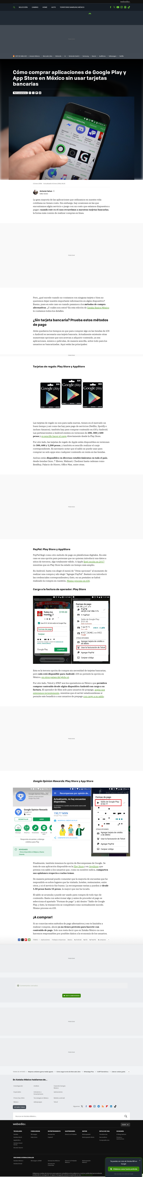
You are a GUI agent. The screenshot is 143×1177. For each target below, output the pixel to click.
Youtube (118, 7)
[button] (47, 191)
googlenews (125, 7)
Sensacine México (54, 1161)
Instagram (121, 7)
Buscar (126, 1116)
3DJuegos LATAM (36, 1161)
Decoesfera (103, 1137)
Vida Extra (34, 1137)
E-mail (40, 93)
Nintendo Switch (74, 56)
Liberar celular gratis (118, 1072)
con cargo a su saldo (93, 696)
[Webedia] (125, 1)
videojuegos (38, 1102)
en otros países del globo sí (55, 677)
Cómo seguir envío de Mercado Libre (69, 1072)
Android (78, 940)
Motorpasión (86, 1134)
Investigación (18, 1086)
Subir (124, 1125)
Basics (70, 940)
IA (65, 56)
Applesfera (17, 1140)
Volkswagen (112, 56)
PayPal (93, 940)
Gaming (35, 7)
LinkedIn (111, 1106)
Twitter (114, 7)
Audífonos (102, 56)
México (16, 1102)
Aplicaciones (45, 940)
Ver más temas (19, 1107)
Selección (23, 7)
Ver (73, 996)
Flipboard (36, 93)
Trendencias (103, 1134)
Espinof (50, 1137)
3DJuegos (34, 1134)
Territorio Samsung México (72, 7)
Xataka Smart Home (18, 1144)
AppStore (94, 866)
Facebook (110, 7)
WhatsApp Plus (89, 1072)
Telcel (56, 1102)
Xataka (16, 1134)
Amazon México (34, 56)
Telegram (98, 1106)
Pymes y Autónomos (120, 1138)
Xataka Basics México (98, 307)
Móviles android (59, 1098)
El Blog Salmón (121, 1134)
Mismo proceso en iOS (78, 580)
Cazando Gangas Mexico (60, 1087)
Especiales (17, 1092)
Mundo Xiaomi (18, 1148)
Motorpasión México (86, 1161)
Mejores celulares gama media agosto (40, 1072)
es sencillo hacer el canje (54, 436)
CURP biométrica (103, 1072)
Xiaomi (94, 56)
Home (45, 7)
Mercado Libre (47, 56)
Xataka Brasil (18, 1163)
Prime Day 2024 (19, 1098)
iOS (86, 940)
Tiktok (129, 7)
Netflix (121, 56)
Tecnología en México (41, 1098)
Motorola (58, 56)
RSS (102, 1106)
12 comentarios (21, 93)
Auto (53, 7)
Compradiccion (104, 1140)
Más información (87, 1175)
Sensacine (51, 1134)
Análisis (36, 1086)
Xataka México (18, 1161)
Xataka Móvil (18, 1137)
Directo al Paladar (71, 1134)
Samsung (85, 56)
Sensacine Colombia (51, 1164)
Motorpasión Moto (88, 1137)
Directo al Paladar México (71, 1161)
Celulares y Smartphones (38, 1093)
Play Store (79, 866)
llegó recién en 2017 (94, 561)
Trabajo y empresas (59, 940)
